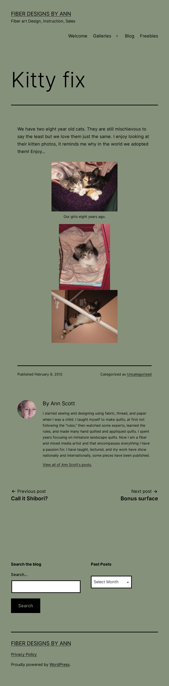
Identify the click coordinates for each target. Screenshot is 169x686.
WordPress (60, 664)
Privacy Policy (24, 654)
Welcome (77, 36)
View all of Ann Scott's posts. (67, 464)
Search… (19, 574)
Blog (129, 36)
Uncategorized (139, 374)
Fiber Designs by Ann (41, 14)
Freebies (149, 36)
